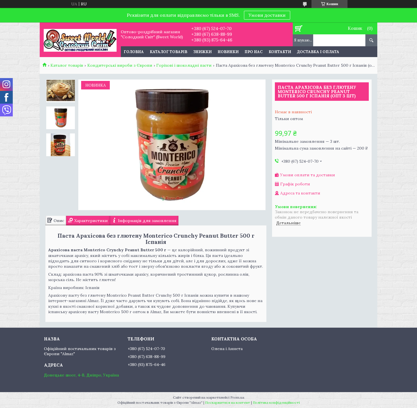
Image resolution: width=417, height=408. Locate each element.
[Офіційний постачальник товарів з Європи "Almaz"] (80, 40)
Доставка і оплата (318, 51)
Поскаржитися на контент (227, 402)
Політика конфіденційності (276, 402)
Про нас (254, 51)
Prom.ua (237, 397)
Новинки (228, 51)
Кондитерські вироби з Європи (119, 65)
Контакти (280, 51)
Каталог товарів (168, 51)
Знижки (202, 51)
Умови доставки (267, 15)
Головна (134, 51)
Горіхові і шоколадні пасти (184, 65)
